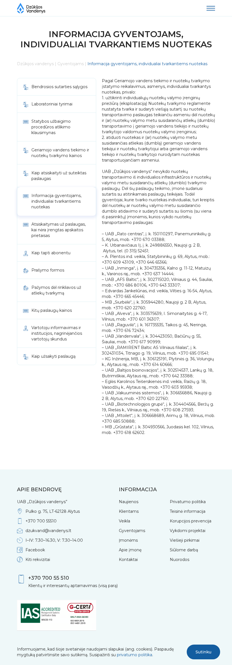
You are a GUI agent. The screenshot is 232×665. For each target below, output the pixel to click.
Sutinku (203, 652)
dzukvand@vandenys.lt (48, 530)
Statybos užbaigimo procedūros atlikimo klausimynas (51, 127)
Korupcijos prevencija (190, 521)
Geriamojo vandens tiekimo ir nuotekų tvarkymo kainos (60, 152)
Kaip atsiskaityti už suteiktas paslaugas (58, 175)
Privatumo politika (188, 501)
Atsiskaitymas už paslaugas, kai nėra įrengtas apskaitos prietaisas (58, 230)
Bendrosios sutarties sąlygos (59, 86)
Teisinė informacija (187, 511)
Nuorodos (179, 559)
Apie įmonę (130, 549)
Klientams (129, 511)
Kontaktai (128, 559)
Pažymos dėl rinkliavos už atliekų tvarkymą (56, 290)
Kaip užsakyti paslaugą (53, 356)
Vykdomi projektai (187, 530)
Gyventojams (70, 63)
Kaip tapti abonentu (50, 252)
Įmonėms (128, 540)
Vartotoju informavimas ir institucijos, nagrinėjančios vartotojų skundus (56, 333)
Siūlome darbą (184, 549)
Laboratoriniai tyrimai (51, 104)
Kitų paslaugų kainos (51, 310)
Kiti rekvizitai (37, 559)
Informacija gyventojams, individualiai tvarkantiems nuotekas (56, 201)
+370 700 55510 (41, 521)
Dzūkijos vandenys (35, 63)
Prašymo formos (47, 270)
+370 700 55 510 (48, 578)
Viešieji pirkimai (184, 540)
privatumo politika (134, 654)
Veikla (124, 521)
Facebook (35, 549)
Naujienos (128, 501)
